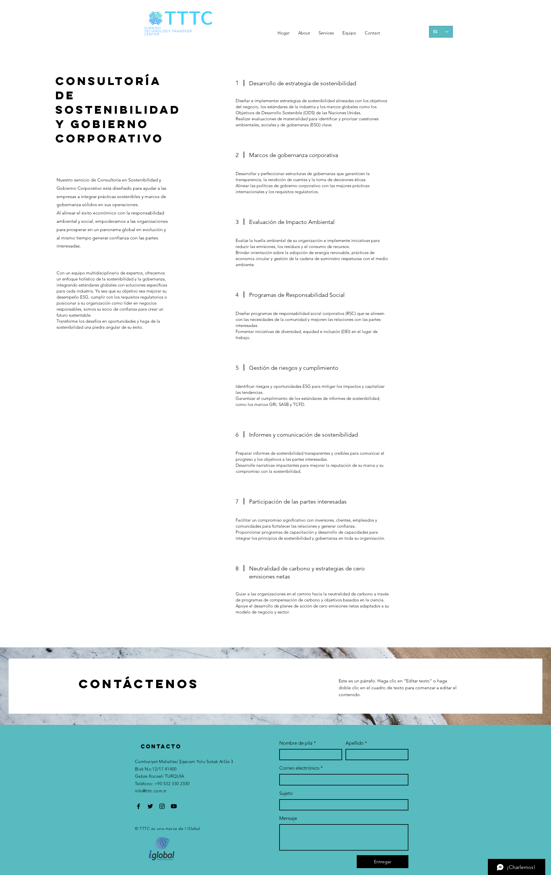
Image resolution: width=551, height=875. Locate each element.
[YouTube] (173, 806)
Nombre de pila (297, 743)
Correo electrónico (301, 768)
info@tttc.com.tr (151, 790)
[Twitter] (150, 806)
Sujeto (286, 793)
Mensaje (288, 818)
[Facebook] (138, 806)
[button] (326, 33)
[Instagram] (162, 806)
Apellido (356, 743)
